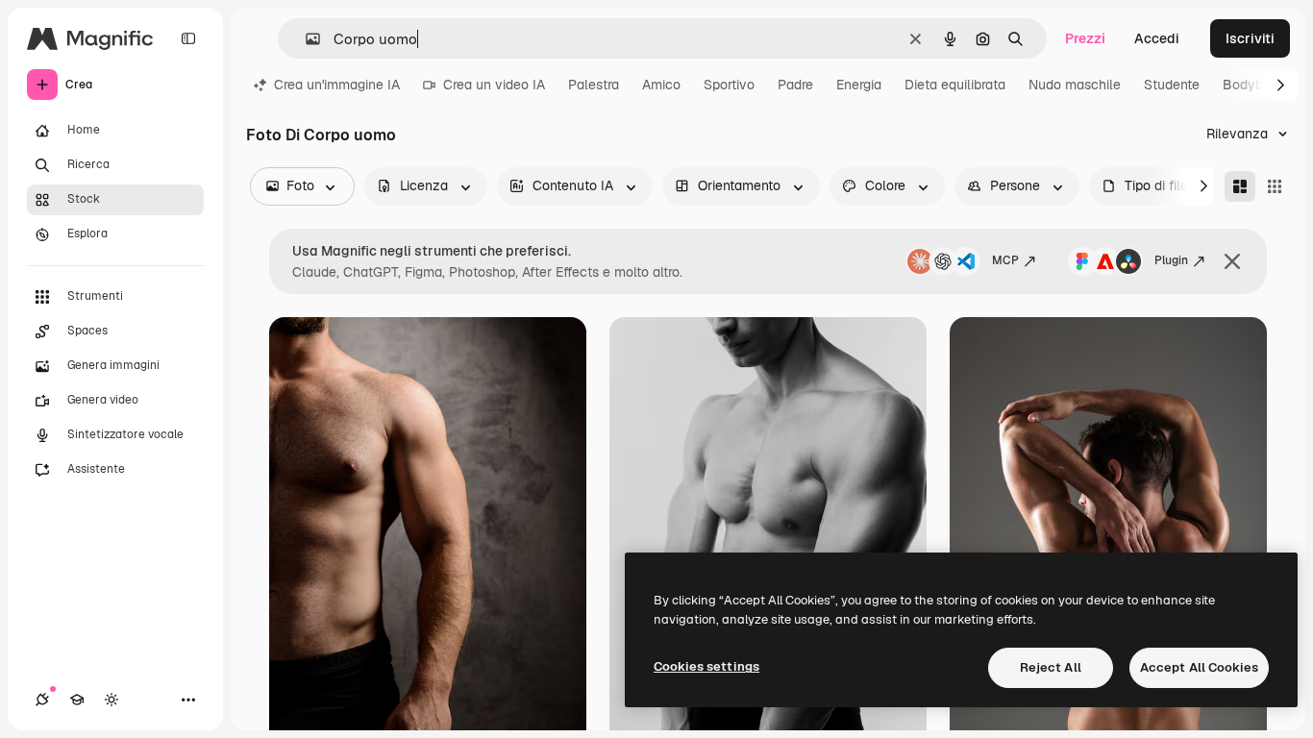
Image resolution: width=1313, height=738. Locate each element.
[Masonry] (1240, 186)
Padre (795, 84)
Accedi (1156, 38)
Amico (661, 84)
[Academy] (77, 699)
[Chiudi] (1232, 261)
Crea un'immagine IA (337, 84)
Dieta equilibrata (954, 84)
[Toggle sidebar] (188, 38)
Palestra (593, 84)
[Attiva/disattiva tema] (111, 699)
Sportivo (729, 84)
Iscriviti (1250, 38)
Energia (858, 84)
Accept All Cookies (1199, 667)
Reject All (1050, 667)
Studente (1172, 84)
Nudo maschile (1074, 84)
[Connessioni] (42, 699)
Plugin (1171, 260)
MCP (1005, 260)
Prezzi (1085, 38)
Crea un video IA (494, 84)
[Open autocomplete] (305, 39)
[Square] (1274, 186)
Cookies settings (706, 666)
